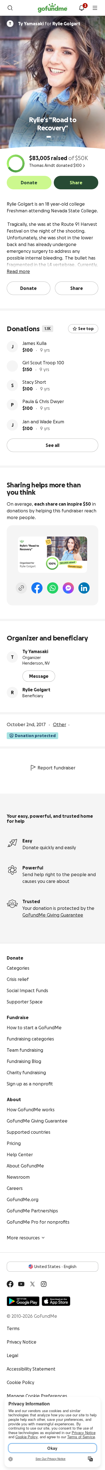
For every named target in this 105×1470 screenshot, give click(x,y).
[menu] (95, 7)
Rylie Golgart (36, 689)
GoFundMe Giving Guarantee (52, 914)
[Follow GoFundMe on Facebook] (10, 1284)
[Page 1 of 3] (48, 137)
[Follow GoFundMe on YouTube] (21, 1284)
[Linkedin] (84, 588)
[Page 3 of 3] (58, 137)
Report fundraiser (56, 767)
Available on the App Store (56, 1301)
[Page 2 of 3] (54, 137)
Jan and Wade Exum (43, 421)
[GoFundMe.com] (52, 8)
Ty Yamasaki (35, 651)
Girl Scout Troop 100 (43, 362)
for (49, 23)
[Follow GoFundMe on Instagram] (43, 1284)
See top (86, 328)
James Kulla (34, 343)
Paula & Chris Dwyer (43, 401)
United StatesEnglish (55, 1266)
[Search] (10, 7)
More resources (23, 1237)
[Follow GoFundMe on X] (32, 1284)
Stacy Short (34, 382)
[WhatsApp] (52, 588)
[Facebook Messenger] (68, 588)
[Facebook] (37, 588)
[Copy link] (21, 588)
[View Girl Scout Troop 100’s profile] (12, 366)
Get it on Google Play (23, 1301)
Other (59, 724)
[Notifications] (81, 7)
